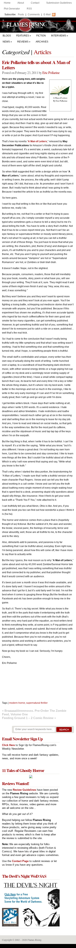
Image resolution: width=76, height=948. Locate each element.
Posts (21, 14)
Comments (34, 14)
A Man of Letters (37, 141)
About (20, 2)
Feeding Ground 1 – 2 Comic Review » (29, 718)
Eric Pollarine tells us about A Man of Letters (36, 65)
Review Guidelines (24, 789)
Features (22, 35)
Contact (35, 2)
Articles (42, 52)
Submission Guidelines (59, 2)
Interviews (58, 35)
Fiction (41, 35)
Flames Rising (38, 25)
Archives (42, 41)
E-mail (47, 14)
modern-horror (17, 702)
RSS (29, 8)
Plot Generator (12, 8)
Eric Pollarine (51, 72)
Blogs (7, 35)
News (6, 41)
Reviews (22, 41)
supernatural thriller (37, 702)
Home (7, 2)
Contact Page (20, 861)
